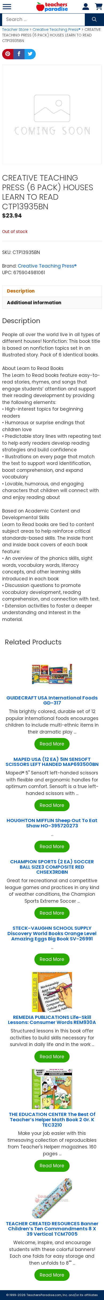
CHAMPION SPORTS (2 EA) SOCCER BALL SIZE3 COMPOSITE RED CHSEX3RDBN (52, 867)
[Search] (94, 19)
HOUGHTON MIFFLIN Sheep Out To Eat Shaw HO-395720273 (52, 823)
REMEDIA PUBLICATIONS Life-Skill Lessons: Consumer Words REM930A (52, 1020)
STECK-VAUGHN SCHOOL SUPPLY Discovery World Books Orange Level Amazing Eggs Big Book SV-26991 (52, 933)
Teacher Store (15, 29)
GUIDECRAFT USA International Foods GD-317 (52, 700)
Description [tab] (21, 291)
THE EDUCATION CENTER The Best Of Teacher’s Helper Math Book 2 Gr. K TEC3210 (52, 1119)
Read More (52, 744)
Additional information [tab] (34, 302)
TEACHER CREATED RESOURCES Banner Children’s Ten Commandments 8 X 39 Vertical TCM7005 (52, 1229)
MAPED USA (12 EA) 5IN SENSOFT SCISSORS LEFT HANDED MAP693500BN (52, 762)
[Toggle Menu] (7, 6)
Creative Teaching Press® (57, 29)
